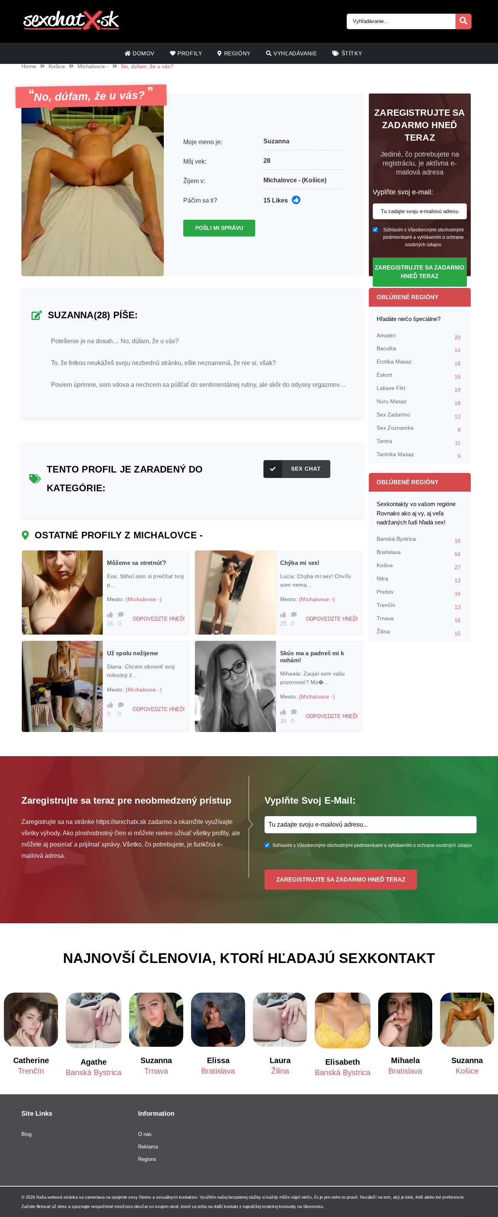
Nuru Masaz (419, 402)
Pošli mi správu (219, 228)
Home (28, 66)
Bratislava (419, 553)
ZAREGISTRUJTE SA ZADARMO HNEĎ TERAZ (420, 272)
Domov (142, 53)
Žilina (419, 632)
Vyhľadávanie (294, 53)
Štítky (351, 53)
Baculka (419, 349)
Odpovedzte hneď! (159, 619)
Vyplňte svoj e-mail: (403, 192)
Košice (57, 66)
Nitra (419, 579)
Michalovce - (93, 66)
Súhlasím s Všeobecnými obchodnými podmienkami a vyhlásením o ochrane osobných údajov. (423, 237)
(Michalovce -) (144, 599)
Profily (189, 53)
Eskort (419, 376)
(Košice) (314, 180)
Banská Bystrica (419, 540)
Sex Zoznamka (419, 429)
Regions (147, 1159)
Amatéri (419, 336)
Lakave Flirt (419, 389)
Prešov (419, 593)
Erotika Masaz (419, 362)
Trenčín (419, 606)
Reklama (148, 1147)
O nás (145, 1134)
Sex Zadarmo (419, 415)
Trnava (419, 619)
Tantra (419, 442)
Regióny (236, 53)
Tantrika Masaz (419, 455)
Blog (26, 1134)
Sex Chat (306, 469)
